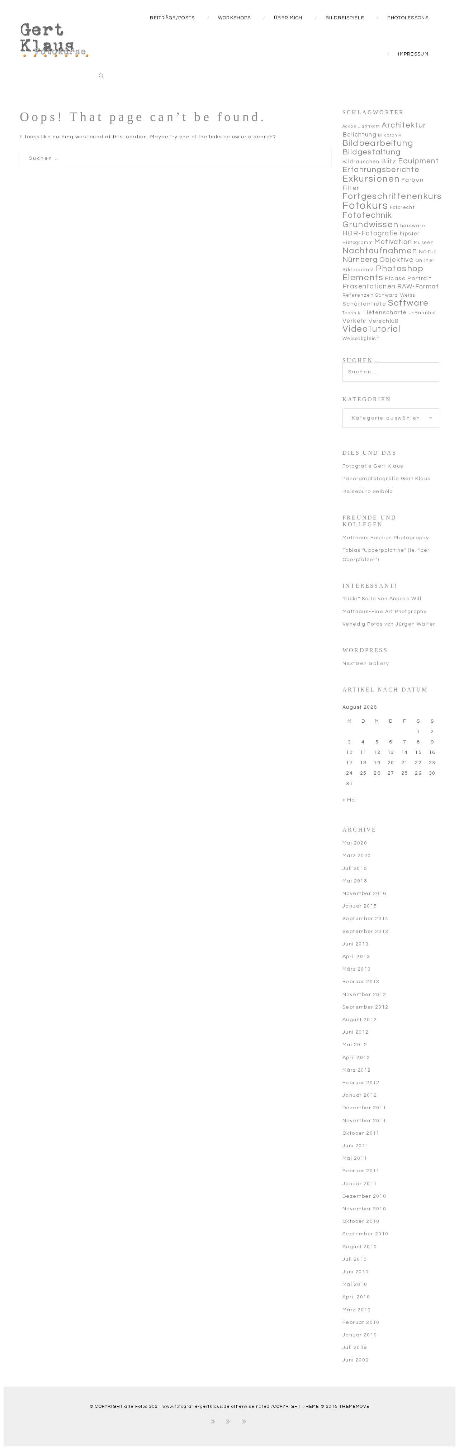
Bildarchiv (389, 135)
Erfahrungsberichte (381, 170)
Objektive (396, 259)
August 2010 (359, 1246)
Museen (424, 242)
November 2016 (364, 893)
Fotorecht (402, 207)
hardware (412, 225)
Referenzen (358, 295)
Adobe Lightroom (361, 126)
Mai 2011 (354, 1158)
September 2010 (365, 1233)
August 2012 (359, 1019)
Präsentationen (369, 286)
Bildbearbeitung (377, 143)
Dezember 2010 (364, 1196)
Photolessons (408, 17)
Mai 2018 (354, 881)
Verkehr (354, 321)
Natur (427, 251)
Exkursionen (371, 178)
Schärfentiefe (364, 304)
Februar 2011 (361, 1170)
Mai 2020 (354, 843)
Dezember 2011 (364, 1107)
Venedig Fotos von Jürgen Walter (388, 624)
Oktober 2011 (361, 1133)
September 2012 (365, 1007)
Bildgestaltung (371, 152)
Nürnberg (360, 259)
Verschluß (384, 321)
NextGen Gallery (365, 663)
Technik (351, 313)
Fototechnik (367, 215)
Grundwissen (370, 224)
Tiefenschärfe (384, 312)
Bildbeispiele (345, 17)
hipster (410, 233)
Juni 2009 (355, 1360)
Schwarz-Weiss (395, 295)
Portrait (419, 278)
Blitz (388, 161)
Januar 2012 (359, 1095)
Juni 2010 (355, 1271)
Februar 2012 (361, 1082)
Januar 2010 (359, 1334)
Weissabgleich (361, 338)
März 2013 (356, 969)
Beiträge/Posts (172, 17)
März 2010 (356, 1309)
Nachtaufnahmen (379, 251)
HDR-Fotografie (370, 233)
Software (408, 302)
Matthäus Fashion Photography (385, 537)
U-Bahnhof (422, 312)
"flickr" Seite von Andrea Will (381, 598)
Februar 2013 (361, 981)
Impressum (413, 54)
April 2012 (356, 1057)
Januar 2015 (359, 906)
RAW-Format (418, 286)
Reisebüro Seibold (367, 491)
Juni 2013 (355, 944)
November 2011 (364, 1120)
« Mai (349, 800)
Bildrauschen (361, 161)
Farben (412, 180)
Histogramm (357, 242)
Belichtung (359, 134)
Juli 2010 (354, 1259)
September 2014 (365, 918)
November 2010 (364, 1208)
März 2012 (356, 1070)
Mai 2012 (354, 1044)
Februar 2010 (361, 1322)
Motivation (393, 241)
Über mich (288, 17)
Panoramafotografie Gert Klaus (386, 478)
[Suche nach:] (390, 366)
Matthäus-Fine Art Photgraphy (384, 611)
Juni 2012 (355, 1032)
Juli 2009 (354, 1347)
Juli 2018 (354, 868)
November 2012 (364, 994)
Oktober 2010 (361, 1221)
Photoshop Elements (383, 273)
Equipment (418, 161)
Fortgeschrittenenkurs (392, 196)
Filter (350, 188)
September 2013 (365, 931)
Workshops (234, 17)
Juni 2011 (355, 1145)
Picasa (395, 278)
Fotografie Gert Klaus (372, 466)
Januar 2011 (359, 1183)
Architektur (404, 125)
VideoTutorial (371, 329)
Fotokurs (365, 205)
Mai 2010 (354, 1284)
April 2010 (356, 1297)
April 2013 (356, 956)
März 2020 (356, 855)
